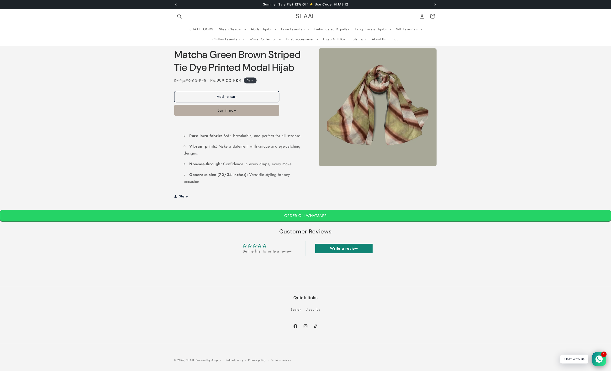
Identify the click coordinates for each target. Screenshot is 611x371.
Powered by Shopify (208, 360)
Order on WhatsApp (305, 215)
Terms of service (281, 360)
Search (296, 309)
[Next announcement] (435, 4)
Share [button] (183, 196)
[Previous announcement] (176, 4)
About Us (313, 309)
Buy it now (227, 110)
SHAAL (190, 360)
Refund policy (234, 360)
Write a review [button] (344, 248)
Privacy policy (257, 360)
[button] (179, 16)
